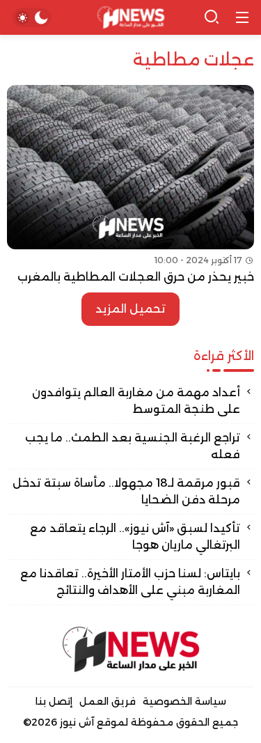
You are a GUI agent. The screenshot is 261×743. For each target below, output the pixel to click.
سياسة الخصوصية (184, 701)
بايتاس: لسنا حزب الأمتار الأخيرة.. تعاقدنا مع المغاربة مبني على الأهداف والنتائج (130, 582)
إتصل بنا (53, 701)
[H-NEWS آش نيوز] (130, 17)
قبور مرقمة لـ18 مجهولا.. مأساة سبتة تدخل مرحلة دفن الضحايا (126, 491)
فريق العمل (107, 701)
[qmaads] (130, 649)
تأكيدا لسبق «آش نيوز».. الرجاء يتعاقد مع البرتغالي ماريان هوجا (135, 537)
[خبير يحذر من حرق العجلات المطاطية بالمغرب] (130, 185)
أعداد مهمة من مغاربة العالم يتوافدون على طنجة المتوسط (136, 401)
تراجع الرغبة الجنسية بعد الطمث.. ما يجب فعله (132, 446)
